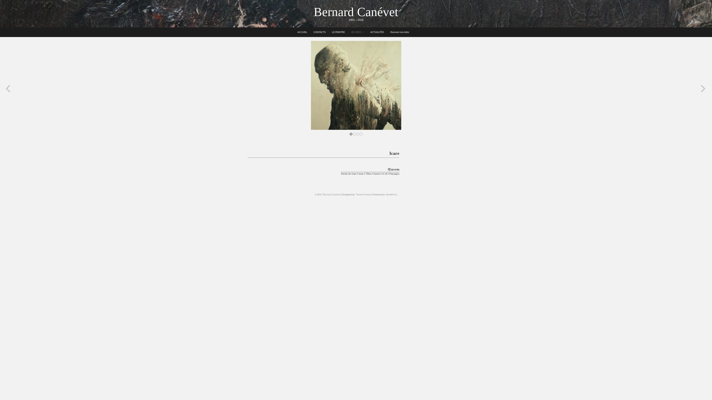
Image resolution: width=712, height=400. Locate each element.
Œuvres (356, 32)
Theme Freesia (363, 194)
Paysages (394, 174)
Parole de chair (348, 174)
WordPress (391, 194)
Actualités (377, 32)
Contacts (320, 32)
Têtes (368, 174)
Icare (361, 174)
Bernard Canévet (356, 11)
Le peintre (338, 32)
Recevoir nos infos (399, 32)
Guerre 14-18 (380, 174)
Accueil (302, 32)
